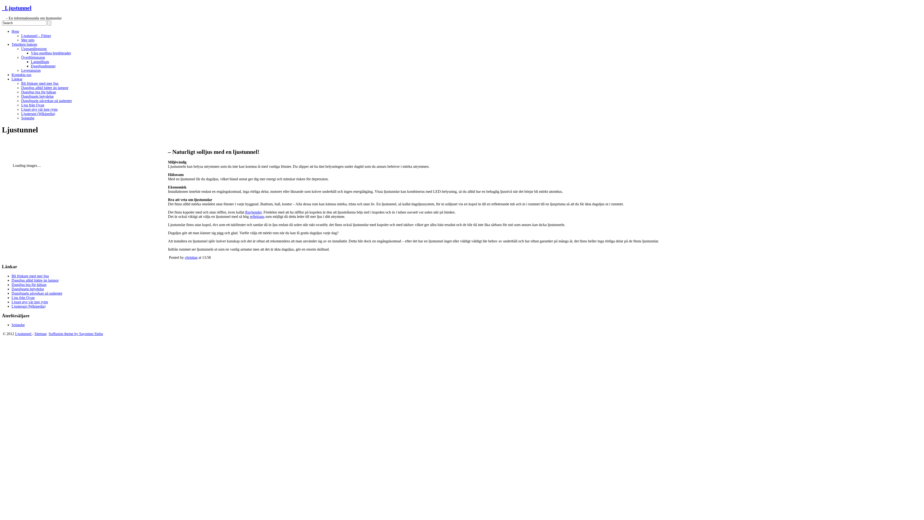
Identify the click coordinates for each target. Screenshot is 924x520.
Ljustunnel (17, 8)
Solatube (27, 118)
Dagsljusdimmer (43, 66)
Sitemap (40, 334)
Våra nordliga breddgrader (51, 53)
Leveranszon (31, 70)
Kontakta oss (21, 75)
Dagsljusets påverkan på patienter (46, 101)
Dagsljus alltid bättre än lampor (44, 88)
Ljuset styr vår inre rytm (39, 109)
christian (191, 257)
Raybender (253, 212)
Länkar (17, 79)
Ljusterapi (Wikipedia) (38, 114)
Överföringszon (33, 57)
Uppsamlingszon (34, 49)
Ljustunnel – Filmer (36, 36)
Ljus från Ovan (32, 105)
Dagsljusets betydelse (37, 96)
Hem (15, 31)
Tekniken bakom (24, 44)
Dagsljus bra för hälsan (38, 92)
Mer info (27, 40)
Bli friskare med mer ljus (39, 83)
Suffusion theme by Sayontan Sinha (76, 334)
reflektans (257, 216)
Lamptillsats (40, 62)
